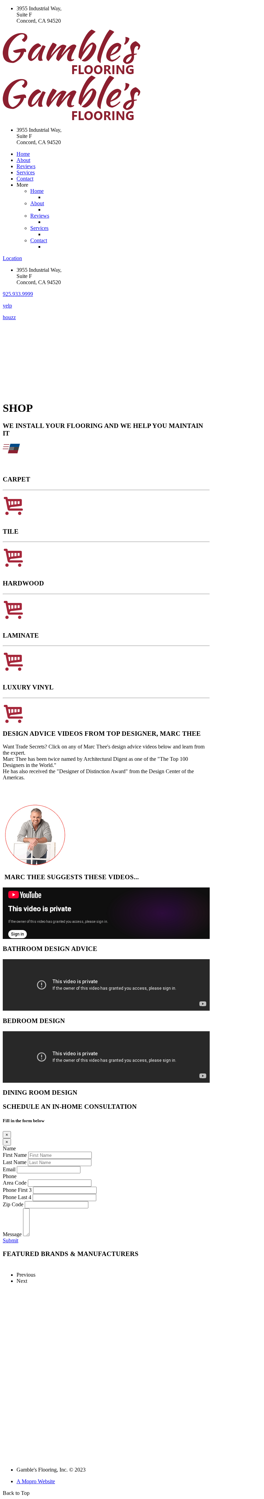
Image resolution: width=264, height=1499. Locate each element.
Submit (10, 1240)
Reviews (25, 166)
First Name (15, 1155)
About (23, 160)
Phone (9, 1176)
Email (9, 1169)
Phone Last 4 (17, 1197)
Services (25, 172)
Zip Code (13, 1204)
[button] (18, 294)
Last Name (14, 1162)
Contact (24, 179)
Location (12, 258)
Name (9, 1148)
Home (23, 154)
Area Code (14, 1183)
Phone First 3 (17, 1190)
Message (12, 1234)
